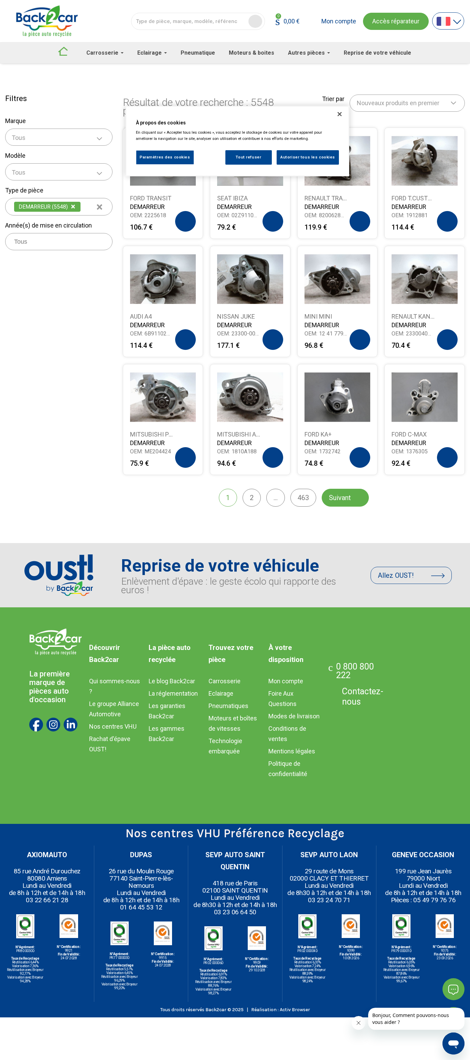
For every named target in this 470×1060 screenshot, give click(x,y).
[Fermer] (339, 114)
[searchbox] (84, 205)
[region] (237, 141)
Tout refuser (248, 157)
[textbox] (59, 137)
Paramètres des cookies (165, 157)
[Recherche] (255, 21)
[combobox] (59, 137)
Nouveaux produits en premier (398, 103)
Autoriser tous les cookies (307, 157)
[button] (396, 21)
